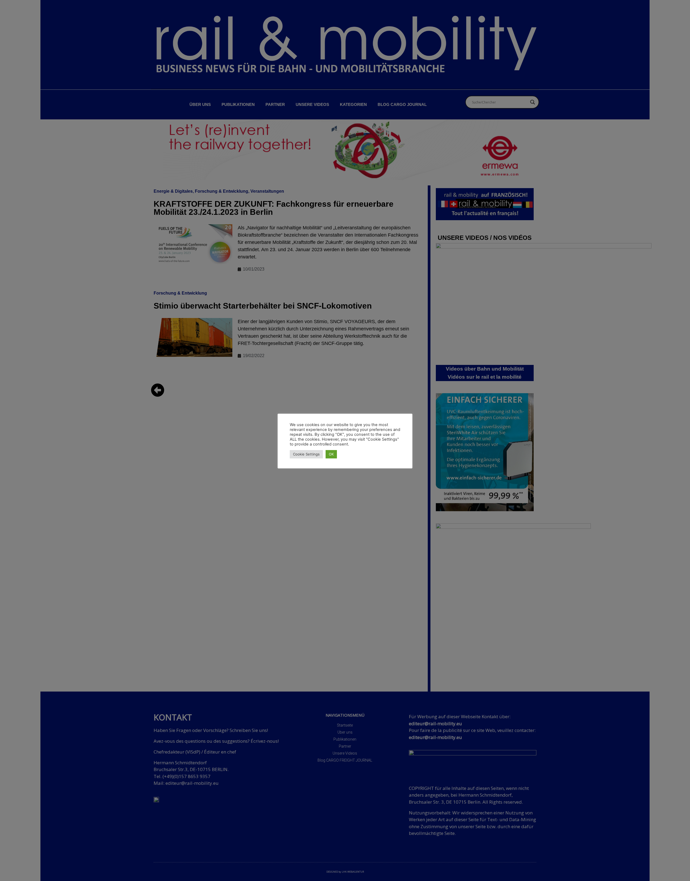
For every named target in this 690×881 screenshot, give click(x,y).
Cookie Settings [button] (306, 454)
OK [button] (331, 454)
